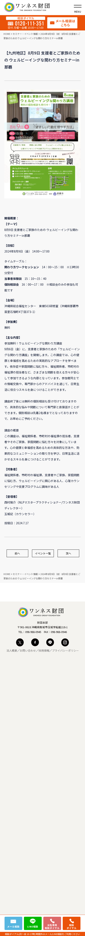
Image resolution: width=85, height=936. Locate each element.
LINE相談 (32, 926)
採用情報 (44, 650)
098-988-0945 (33, 632)
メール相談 (13, 926)
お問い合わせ (28, 650)
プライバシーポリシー (65, 650)
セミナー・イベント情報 (25, 33)
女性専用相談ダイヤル (52, 926)
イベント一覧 (43, 553)
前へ (17, 553)
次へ (68, 553)
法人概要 (11, 650)
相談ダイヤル (72, 926)
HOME (7, 33)
